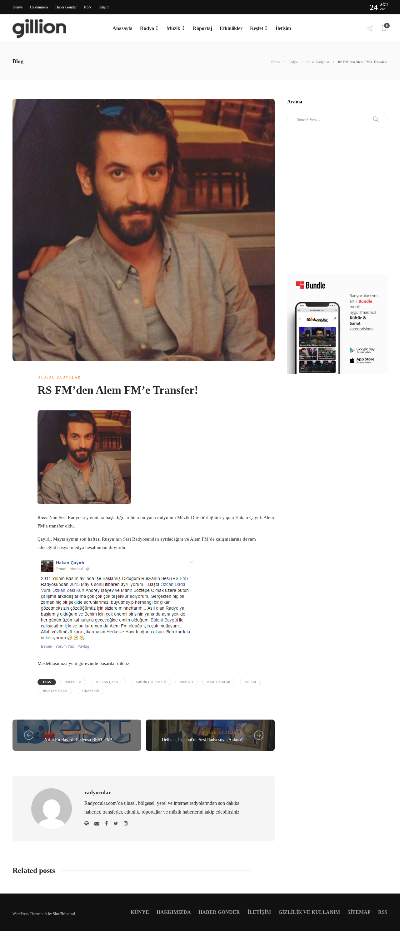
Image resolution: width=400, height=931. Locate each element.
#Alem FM (73, 682)
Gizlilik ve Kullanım (309, 912)
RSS (87, 7)
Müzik (173, 28)
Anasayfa (122, 28)
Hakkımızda (39, 7)
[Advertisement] (337, 207)
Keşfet (256, 28)
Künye (17, 7)
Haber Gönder (66, 7)
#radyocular (218, 682)
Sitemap (359, 912)
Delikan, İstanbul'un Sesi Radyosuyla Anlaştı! (202, 739)
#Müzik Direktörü (151, 682)
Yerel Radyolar (222, 732)
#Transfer (90, 690)
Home (275, 62)
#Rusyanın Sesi (54, 690)
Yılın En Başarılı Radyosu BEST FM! (78, 739)
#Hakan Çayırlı (108, 682)
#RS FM (250, 682)
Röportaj (202, 28)
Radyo (147, 28)
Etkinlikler (231, 28)
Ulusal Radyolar (317, 62)
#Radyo (186, 682)
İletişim (103, 7)
